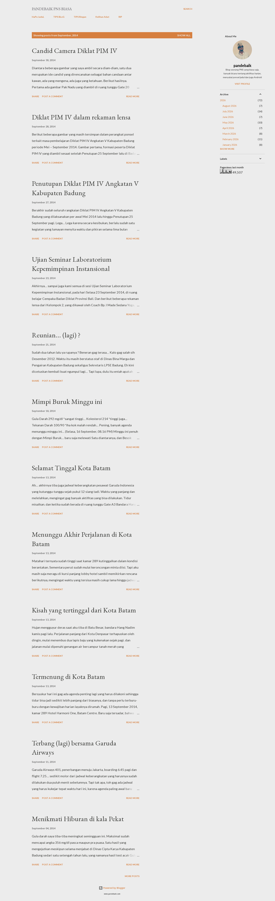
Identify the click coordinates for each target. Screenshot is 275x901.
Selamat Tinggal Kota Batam (71, 467)
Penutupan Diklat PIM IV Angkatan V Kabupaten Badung (85, 188)
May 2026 (228, 122)
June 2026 (228, 116)
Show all (184, 35)
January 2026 (229, 144)
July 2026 (227, 111)
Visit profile (242, 83)
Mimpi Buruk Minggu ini (67, 401)
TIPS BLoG (58, 16)
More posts (132, 876)
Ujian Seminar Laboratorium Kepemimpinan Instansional (72, 264)
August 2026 (229, 105)
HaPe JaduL (38, 16)
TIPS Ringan (80, 16)
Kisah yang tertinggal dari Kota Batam (84, 610)
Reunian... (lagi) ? (56, 334)
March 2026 (229, 133)
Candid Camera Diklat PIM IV (74, 50)
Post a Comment (52, 96)
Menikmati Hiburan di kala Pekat (78, 818)
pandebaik (242, 65)
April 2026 (228, 127)
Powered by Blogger (114, 887)
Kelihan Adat (102, 16)
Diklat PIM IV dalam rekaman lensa (81, 117)
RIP (120, 16)
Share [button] (35, 96)
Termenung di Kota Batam (68, 676)
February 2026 (230, 139)
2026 (223, 100)
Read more (132, 96)
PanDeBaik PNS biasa (52, 8)
